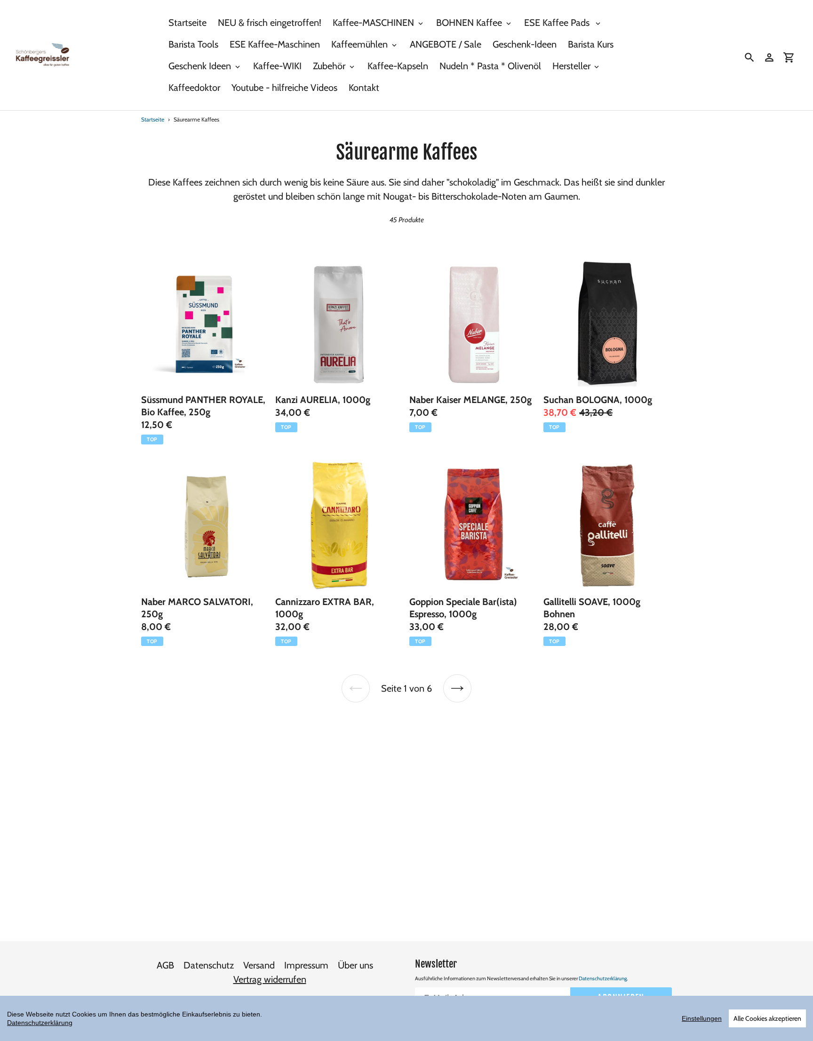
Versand (259, 965)
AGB (165, 965)
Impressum (306, 965)
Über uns (355, 965)
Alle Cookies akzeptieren (767, 1018)
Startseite (152, 119)
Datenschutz (208, 965)
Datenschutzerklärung (603, 978)
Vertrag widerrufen (269, 979)
